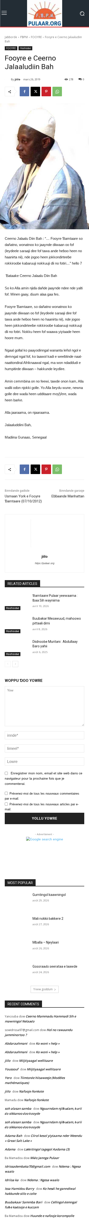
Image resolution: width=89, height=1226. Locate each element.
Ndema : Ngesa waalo (43, 1180)
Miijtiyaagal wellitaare (36, 1060)
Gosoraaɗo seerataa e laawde (55, 966)
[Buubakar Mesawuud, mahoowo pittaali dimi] (17, 624)
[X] (35, 91)
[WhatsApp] (57, 91)
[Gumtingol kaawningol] (17, 901)
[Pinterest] (46, 91)
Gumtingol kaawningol (49, 895)
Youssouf (11, 1069)
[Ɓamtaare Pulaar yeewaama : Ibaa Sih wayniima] (17, 601)
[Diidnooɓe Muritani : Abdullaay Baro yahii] (17, 647)
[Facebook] (24, 91)
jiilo (17, 79)
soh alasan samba (18, 1108)
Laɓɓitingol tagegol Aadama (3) (47, 1149)
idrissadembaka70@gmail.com (27, 1166)
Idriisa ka (12, 1180)
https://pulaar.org (44, 563)
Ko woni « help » (48, 1043)
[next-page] (15, 664)
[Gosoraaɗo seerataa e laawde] (17, 972)
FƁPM (24, 37)
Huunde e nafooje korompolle (52, 1216)
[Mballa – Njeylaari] (17, 948)
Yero (8, 1078)
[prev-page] (8, 664)
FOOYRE (36, 37)
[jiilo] (8, 79)
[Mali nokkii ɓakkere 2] (17, 924)
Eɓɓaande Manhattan (68, 496)
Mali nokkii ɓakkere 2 (48, 918)
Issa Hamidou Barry (19, 1188)
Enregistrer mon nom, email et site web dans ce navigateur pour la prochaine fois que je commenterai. (43, 778)
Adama (10, 1149)
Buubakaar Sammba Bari (23, 1202)
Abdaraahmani (16, 1043)
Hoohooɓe (25, 48)
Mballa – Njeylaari (46, 942)
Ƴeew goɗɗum (43, 989)
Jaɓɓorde (11, 37)
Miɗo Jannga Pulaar (44, 1158)
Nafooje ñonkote (31, 1091)
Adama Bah (13, 1136)
